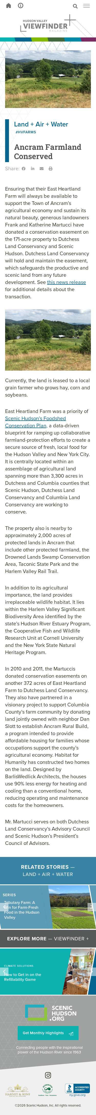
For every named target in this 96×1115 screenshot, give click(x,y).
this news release (66, 282)
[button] (58, 6)
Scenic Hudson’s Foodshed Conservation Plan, (35, 422)
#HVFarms (26, 132)
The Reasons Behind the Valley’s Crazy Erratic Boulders (22, 910)
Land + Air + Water (41, 124)
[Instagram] (48, 1075)
